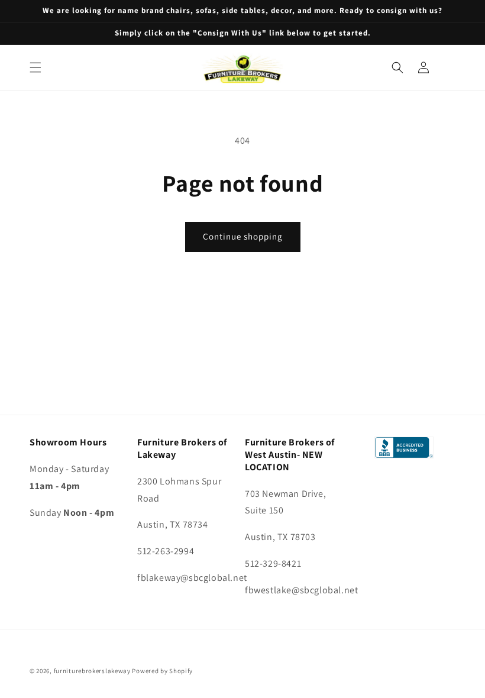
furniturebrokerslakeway (92, 671)
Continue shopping (243, 236)
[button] (35, 67)
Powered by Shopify (162, 671)
